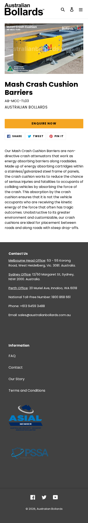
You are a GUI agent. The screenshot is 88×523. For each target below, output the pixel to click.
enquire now (44, 123)
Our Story (17, 379)
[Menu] (80, 9)
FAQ (12, 355)
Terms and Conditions (27, 390)
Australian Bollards (50, 509)
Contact (16, 367)
